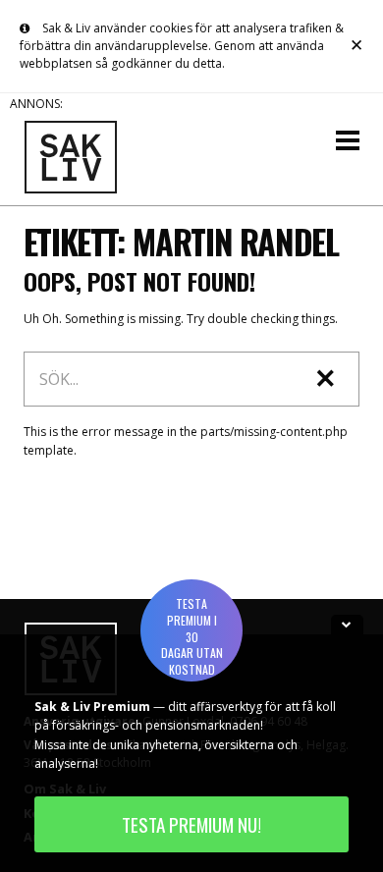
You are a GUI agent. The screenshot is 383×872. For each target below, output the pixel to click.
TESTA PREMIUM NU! (191, 824)
